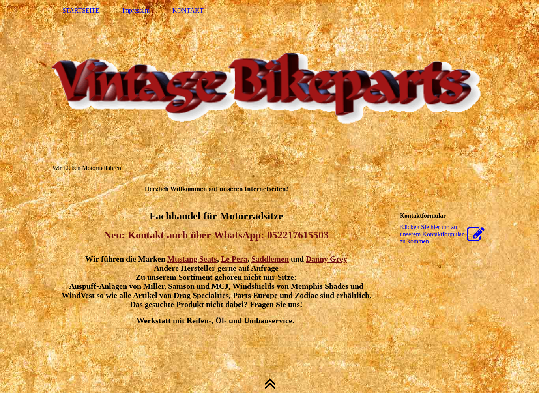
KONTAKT (188, 10)
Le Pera (234, 259)
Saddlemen (270, 259)
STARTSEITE (80, 10)
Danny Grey (326, 259)
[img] (269, 89)
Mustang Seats (192, 259)
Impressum (136, 10)
